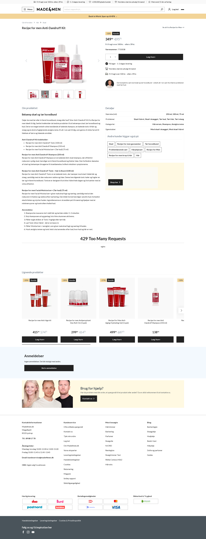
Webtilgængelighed (72, 483)
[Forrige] (26, 61)
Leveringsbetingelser (72, 455)
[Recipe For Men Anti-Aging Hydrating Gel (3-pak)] (117, 296)
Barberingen (152, 427)
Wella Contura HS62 (113, 459)
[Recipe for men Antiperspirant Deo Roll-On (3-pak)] (78, 296)
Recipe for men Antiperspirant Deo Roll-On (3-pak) (78, 321)
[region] (61, 65)
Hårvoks (109, 464)
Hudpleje (151, 436)
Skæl (111, 144)
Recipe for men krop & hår (120, 155)
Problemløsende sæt (118, 149)
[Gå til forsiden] (48, 9)
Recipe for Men (153, 149)
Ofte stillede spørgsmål (73, 427)
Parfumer (109, 436)
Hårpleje (150, 446)
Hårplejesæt (137, 149)
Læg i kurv (150, 57)
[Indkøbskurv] (182, 9)
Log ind (67, 441)
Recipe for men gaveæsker (129, 144)
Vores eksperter (70, 450)
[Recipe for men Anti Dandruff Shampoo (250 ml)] (156, 296)
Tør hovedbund (152, 144)
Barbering (109, 431)
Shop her (114, 182)
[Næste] (98, 61)
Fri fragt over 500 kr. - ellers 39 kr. (120, 44)
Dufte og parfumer (154, 450)
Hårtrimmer (110, 427)
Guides (150, 455)
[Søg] (162, 9)
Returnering (68, 469)
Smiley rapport (70, 478)
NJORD (108, 446)
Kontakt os (87, 398)
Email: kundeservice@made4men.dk (38, 457)
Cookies (67, 464)
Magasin (67, 474)
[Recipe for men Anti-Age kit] (40, 296)
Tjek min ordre (70, 436)
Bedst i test (151, 441)
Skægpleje (151, 431)
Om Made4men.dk (71, 446)
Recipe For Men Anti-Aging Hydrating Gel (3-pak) (117, 321)
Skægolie (109, 441)
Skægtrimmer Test (113, 455)
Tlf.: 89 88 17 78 (28, 438)
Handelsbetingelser (72, 459)
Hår (137, 155)
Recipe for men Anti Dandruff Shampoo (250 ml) (155, 321)
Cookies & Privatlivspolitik (70, 520)
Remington (109, 450)
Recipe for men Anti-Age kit (39, 320)
